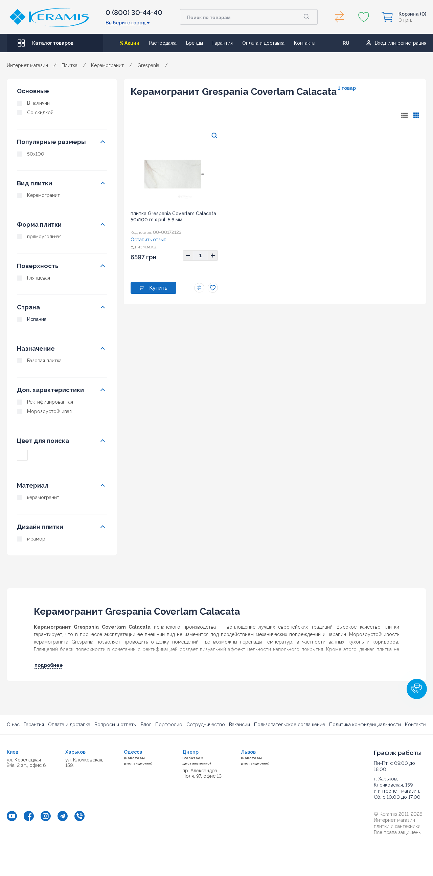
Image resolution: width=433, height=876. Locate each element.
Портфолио (168, 724)
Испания (36, 319)
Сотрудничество (205, 724)
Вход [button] (380, 43)
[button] (417, 689)
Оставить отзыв (148, 239)
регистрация (411, 43)
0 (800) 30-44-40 (134, 12)
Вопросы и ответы (115, 724)
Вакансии (239, 724)
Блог (146, 724)
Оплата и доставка (263, 43)
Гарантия (222, 43)
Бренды (194, 43)
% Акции (129, 43)
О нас (13, 724)
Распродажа (163, 43)
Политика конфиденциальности (365, 724)
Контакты (304, 43)
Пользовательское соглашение (289, 724)
